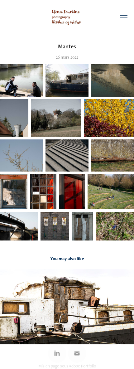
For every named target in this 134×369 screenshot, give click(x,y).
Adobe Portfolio (82, 366)
